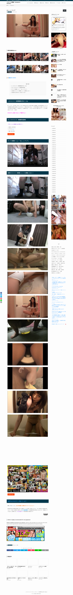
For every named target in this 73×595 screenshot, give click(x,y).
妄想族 (53, 264)
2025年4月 (54, 161)
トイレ (64, 253)
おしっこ (14, 128)
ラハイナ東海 (60, 258)
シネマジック (56, 253)
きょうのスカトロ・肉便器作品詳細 (18, 87)
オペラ (53, 253)
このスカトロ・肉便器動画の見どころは (19, 85)
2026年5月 (54, 134)
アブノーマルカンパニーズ (55, 251)
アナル (57, 250)
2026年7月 (54, 130)
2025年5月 (54, 159)
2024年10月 (54, 173)
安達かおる (56, 264)
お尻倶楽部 (63, 248)
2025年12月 (54, 144)
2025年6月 (54, 157)
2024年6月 (54, 181)
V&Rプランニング (54, 248)
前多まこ (57, 261)
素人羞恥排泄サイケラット (55, 271)
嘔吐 (63, 261)
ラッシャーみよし (54, 258)
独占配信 (62, 269)
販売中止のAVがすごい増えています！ (19, 92)
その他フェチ (53, 250)
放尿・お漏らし (61, 266)
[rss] (64, 0)
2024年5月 (54, 183)
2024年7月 (54, 179)
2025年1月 (54, 167)
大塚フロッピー (54, 263)
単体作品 (60, 261)
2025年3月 (54, 163)
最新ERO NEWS (12, 77)
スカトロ (60, 253)
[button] (1, 293)
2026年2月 (54, 140)
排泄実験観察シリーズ (55, 266)
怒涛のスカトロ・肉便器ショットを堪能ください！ (21, 90)
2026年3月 (54, 138)
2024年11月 (54, 171)
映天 (13, 129)
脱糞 (61, 271)
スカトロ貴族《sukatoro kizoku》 (13, 3)
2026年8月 (54, 128)
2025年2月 (54, 165)
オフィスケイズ (62, 251)
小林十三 (60, 264)
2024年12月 (54, 169)
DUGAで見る (11, 134)
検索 (64, 10)
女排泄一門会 (63, 263)
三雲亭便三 (53, 261)
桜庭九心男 (53, 269)
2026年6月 (54, 132)
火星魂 (59, 269)
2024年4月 (54, 185)
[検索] (65, 0)
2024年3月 (54, 187)
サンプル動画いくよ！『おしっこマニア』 (19, 89)
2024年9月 (54, 175)
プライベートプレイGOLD (60, 256)
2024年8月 (54, 177)
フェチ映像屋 (53, 256)
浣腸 (56, 269)
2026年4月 (54, 136)
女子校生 (58, 263)
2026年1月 (54, 142)
